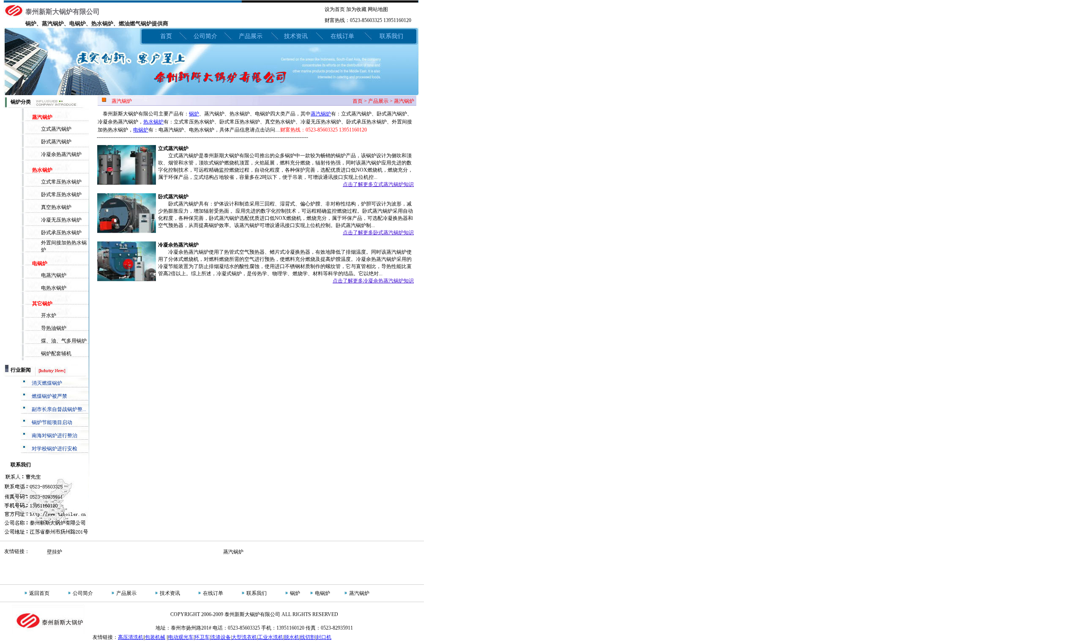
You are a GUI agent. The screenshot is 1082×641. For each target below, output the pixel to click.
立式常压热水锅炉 (61, 182)
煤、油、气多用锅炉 (64, 341)
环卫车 (202, 637)
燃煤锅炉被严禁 (49, 396)
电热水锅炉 (53, 288)
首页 (166, 36)
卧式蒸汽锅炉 (56, 142)
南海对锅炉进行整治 (54, 435)
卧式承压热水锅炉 (61, 233)
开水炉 (48, 315)
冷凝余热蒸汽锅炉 (61, 154)
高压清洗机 (130, 637)
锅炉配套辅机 (56, 353)
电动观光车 (181, 637)
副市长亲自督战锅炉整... (59, 409)
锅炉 (194, 114)
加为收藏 (356, 9)
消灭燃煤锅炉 (47, 383)
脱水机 (291, 637)
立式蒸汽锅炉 (56, 129)
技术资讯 (296, 36)
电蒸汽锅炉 (53, 275)
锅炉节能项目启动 (52, 422)
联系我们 (391, 36)
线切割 (307, 637)
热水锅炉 (153, 122)
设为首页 (335, 9)
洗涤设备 (220, 637)
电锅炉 (140, 130)
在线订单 (342, 36)
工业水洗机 (270, 637)
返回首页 (39, 593)
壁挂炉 (54, 552)
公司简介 (205, 36)
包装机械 (155, 637)
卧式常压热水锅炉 (61, 194)
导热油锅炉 (53, 328)
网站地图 (378, 9)
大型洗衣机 (244, 637)
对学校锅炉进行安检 (54, 449)
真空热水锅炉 (56, 207)
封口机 (323, 637)
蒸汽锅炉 (321, 114)
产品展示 (250, 36)
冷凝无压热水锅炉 (61, 220)
